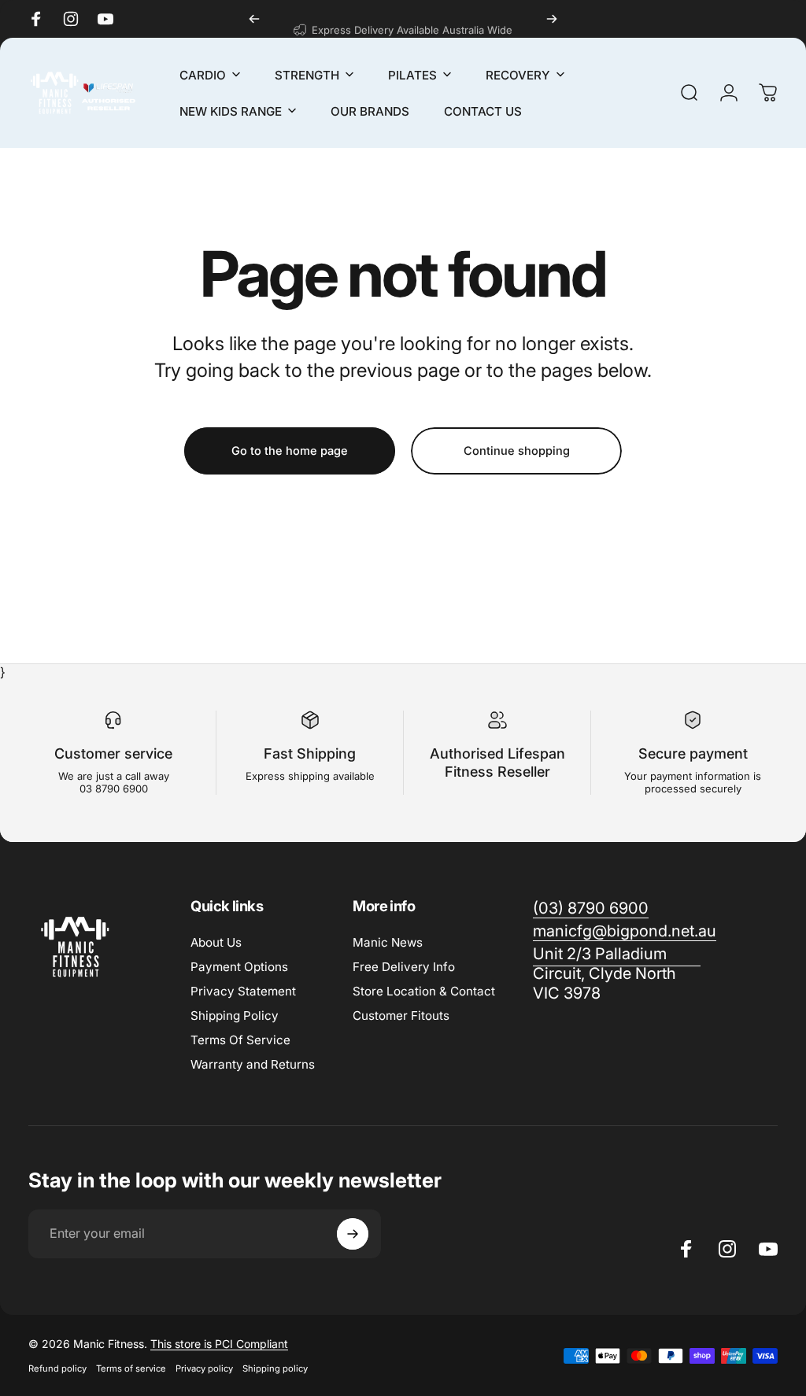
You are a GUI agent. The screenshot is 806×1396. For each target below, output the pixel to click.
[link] (617, 973)
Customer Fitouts (401, 1015)
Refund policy (57, 1368)
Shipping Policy (234, 1015)
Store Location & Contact (424, 991)
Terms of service (131, 1368)
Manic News (388, 942)
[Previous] (254, 19)
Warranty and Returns (252, 1064)
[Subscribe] (352, 1234)
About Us (216, 942)
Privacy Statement (243, 991)
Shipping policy (275, 1368)
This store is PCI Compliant (219, 1343)
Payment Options (239, 966)
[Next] (551, 19)
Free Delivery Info (404, 966)
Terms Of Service (240, 1039)
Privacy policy (204, 1368)
